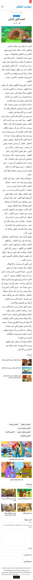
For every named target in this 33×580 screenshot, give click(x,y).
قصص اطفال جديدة (23, 428)
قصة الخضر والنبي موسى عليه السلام (11, 368)
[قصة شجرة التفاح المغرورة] (24, 493)
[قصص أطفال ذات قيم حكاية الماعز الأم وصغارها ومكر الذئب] (27, 378)
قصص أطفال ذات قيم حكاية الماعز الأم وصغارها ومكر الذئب (12, 376)
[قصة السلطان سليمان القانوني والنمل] (27, 362)
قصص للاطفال (25, 436)
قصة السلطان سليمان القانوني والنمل (11, 360)
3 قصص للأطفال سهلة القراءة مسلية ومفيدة (10, 514)
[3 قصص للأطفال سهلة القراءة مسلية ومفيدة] (8, 507)
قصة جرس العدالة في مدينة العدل (9, 499)
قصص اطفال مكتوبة (23, 432)
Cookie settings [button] (25, 574)
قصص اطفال (13, 424)
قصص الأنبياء (9, 432)
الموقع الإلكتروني (27, 561)
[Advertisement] (16, 27)
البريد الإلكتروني (27, 555)
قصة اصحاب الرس (24, 1)
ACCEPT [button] (16, 577)
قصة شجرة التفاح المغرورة (25, 499)
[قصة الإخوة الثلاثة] (24, 507)
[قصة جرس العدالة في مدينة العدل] (8, 493)
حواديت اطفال (25, 424)
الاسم (30, 548)
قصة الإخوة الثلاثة (27, 513)
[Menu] (2, 7)
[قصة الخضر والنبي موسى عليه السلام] (27, 370)
